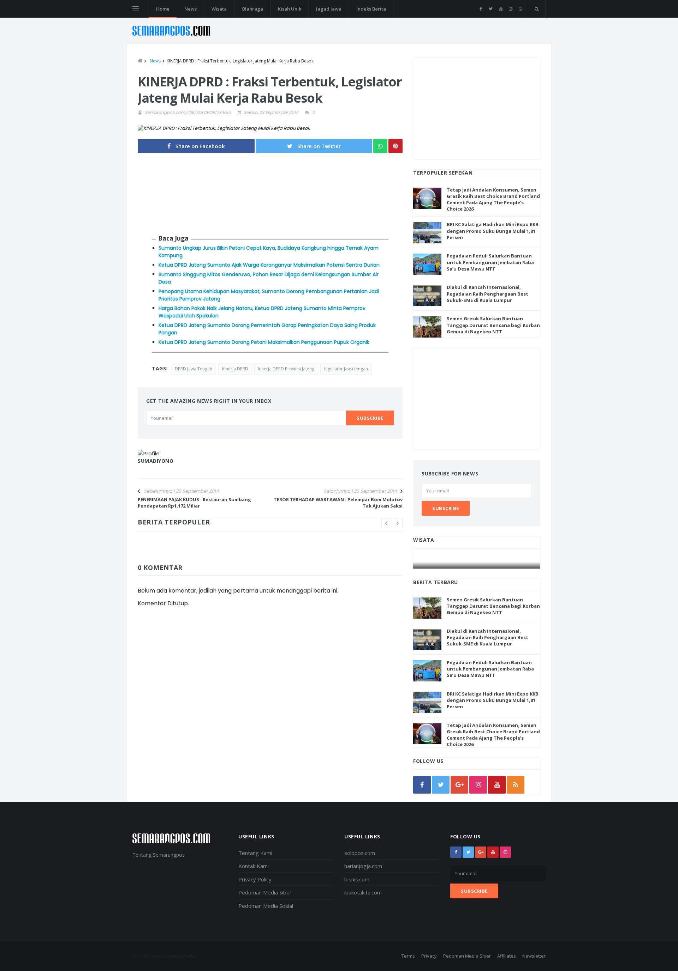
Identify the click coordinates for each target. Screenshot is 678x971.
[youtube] (500, 8)
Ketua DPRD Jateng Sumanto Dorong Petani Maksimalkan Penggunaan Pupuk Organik (264, 342)
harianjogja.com (363, 865)
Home (163, 9)
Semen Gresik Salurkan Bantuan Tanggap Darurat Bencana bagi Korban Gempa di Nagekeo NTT (493, 324)
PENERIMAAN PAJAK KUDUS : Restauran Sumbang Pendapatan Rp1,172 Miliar (194, 502)
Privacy (429, 956)
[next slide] (398, 523)
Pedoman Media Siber (265, 892)
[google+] (480, 852)
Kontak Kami (253, 865)
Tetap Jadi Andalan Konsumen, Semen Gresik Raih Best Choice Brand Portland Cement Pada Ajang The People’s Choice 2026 (493, 199)
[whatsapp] (520, 8)
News (190, 9)
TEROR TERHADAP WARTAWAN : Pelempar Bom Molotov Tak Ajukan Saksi (338, 502)
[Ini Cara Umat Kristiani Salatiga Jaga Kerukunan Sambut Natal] (477, 562)
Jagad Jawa (328, 9)
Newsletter (534, 956)
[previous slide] (386, 523)
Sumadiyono (156, 460)
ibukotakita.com (363, 892)
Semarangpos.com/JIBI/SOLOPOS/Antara (188, 112)
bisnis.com (356, 879)
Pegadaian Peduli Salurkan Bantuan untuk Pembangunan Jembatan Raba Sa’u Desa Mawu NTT (490, 262)
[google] (459, 785)
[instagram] (510, 8)
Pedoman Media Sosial (265, 905)
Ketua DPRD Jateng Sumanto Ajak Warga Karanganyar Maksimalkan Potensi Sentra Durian (269, 264)
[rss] (515, 785)
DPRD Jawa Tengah (193, 369)
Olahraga (252, 9)
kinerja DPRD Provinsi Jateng (286, 369)
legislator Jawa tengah (346, 369)
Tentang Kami (255, 852)
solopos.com (359, 852)
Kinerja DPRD (235, 369)
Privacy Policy (255, 879)
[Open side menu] (135, 8)
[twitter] (490, 8)
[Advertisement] (476, 107)
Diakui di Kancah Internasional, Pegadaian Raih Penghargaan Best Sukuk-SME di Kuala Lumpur (487, 293)
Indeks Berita (371, 9)
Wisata (219, 9)
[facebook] (480, 8)
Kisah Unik (289, 9)
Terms (408, 956)
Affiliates (506, 956)
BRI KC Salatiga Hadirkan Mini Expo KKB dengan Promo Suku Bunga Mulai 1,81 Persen (493, 230)
